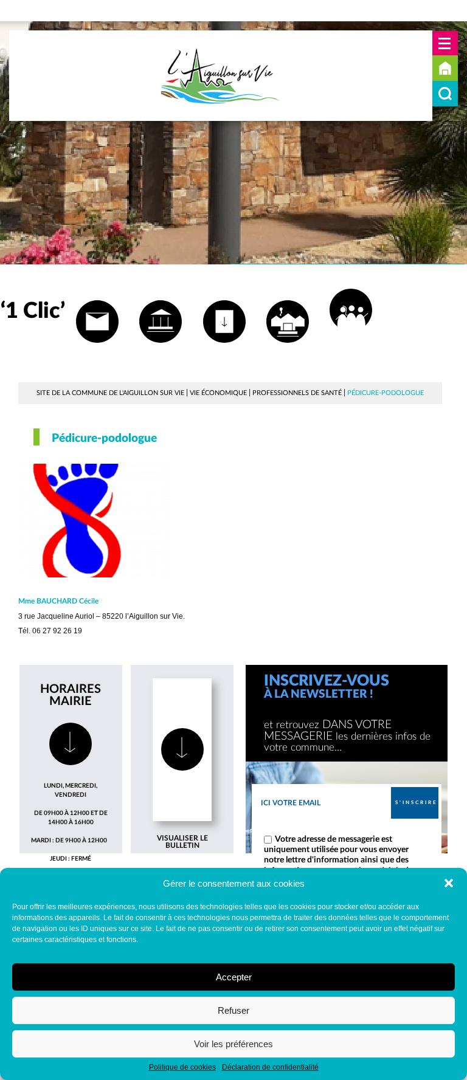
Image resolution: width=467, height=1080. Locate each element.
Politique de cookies (182, 1067)
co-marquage (161, 351)
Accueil (445, 68)
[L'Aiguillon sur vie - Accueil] (220, 75)
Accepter (234, 977)
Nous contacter (97, 351)
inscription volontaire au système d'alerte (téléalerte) (351, 345)
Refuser (233, 1010)
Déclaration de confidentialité (270, 1067)
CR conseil (224, 351)
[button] (449, 883)
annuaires (288, 351)
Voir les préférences (233, 1044)
